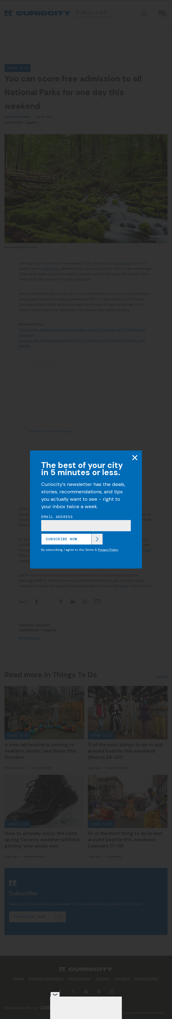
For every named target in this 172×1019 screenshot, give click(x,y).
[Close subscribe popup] (135, 457)
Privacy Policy (108, 550)
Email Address (57, 517)
